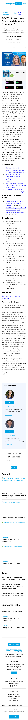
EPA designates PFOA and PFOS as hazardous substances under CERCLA (16, 185)
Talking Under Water (21, 13)
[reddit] (16, 48)
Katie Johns (9, 36)
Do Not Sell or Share (17, 705)
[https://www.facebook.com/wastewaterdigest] (10, 686)
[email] (19, 48)
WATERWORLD (14, 693)
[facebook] (8, 48)
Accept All (14, 716)
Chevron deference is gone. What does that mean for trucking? (14, 203)
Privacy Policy (16, 712)
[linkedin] (11, 48)
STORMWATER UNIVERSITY (13, 696)
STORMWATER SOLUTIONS (14, 694)
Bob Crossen (18, 36)
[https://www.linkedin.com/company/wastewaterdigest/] (13, 686)
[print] (25, 48)
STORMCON (14, 698)
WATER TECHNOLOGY (14, 700)
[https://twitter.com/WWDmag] (15, 686)
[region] (14, 713)
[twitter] (14, 48)
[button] (3, 4)
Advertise (9, 705)
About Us (4, 705)
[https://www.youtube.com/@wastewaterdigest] (17, 686)
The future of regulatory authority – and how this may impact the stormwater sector (15, 170)
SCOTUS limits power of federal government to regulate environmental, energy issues (16, 210)
